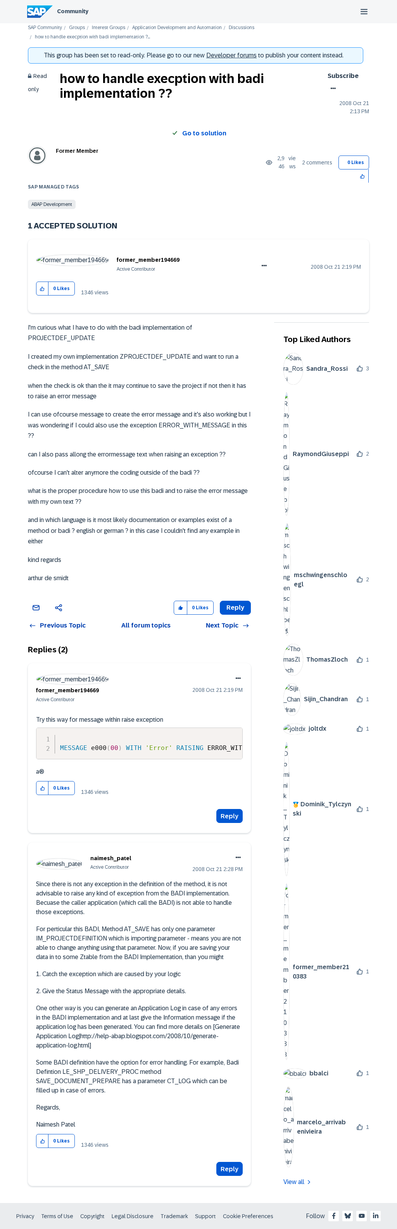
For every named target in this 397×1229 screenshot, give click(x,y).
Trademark (174, 1216)
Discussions (241, 27)
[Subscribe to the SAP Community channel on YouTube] (362, 1216)
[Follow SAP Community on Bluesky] (348, 1216)
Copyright (92, 1216)
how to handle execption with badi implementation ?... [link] (92, 37)
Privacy (25, 1216)
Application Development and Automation (177, 27)
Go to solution (204, 133)
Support (205, 1216)
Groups (77, 27)
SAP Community (45, 27)
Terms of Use (57, 1216)
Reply (229, 816)
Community (72, 11)
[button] (363, 176)
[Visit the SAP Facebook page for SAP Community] (334, 1216)
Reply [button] (235, 607)
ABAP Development (51, 204)
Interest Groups (108, 27)
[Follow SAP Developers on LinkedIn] (376, 1216)
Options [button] (332, 88)
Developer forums (231, 55)
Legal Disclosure (133, 1216)
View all (293, 1182)
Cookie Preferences (248, 1216)
